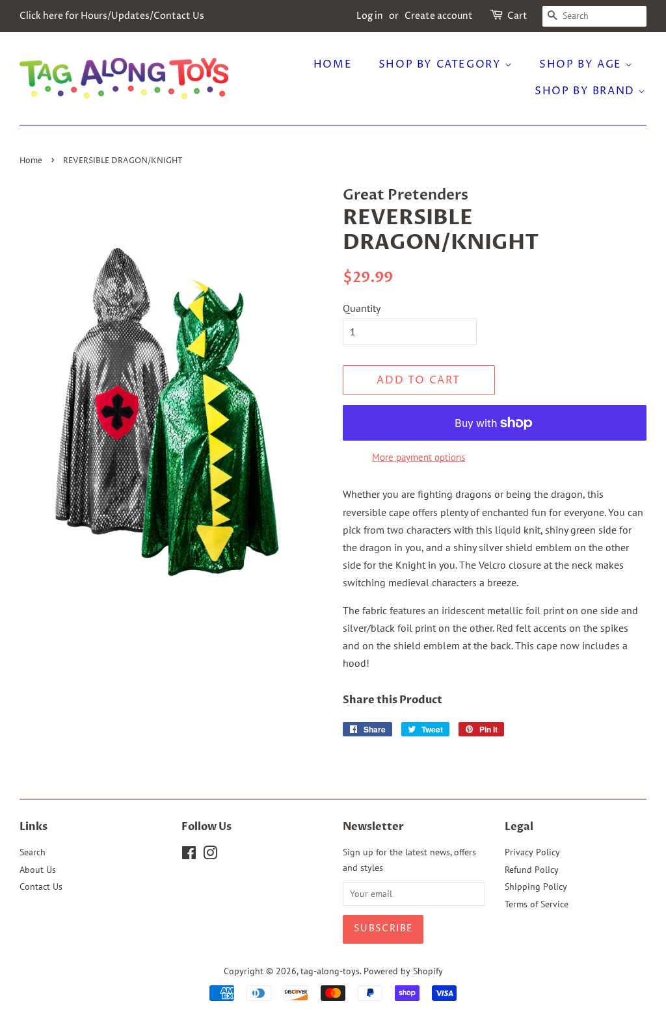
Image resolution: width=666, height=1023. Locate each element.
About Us (38, 869)
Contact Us (41, 886)
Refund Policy (532, 869)
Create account (439, 16)
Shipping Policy (536, 886)
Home (332, 64)
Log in (369, 16)
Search (33, 852)
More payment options (418, 457)
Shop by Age (582, 64)
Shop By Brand (586, 91)
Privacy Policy (532, 852)
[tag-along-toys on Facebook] (188, 855)
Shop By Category (442, 64)
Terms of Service (536, 904)
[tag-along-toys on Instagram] (210, 855)
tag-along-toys (330, 971)
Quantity (361, 308)
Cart (517, 16)
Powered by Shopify (403, 971)
